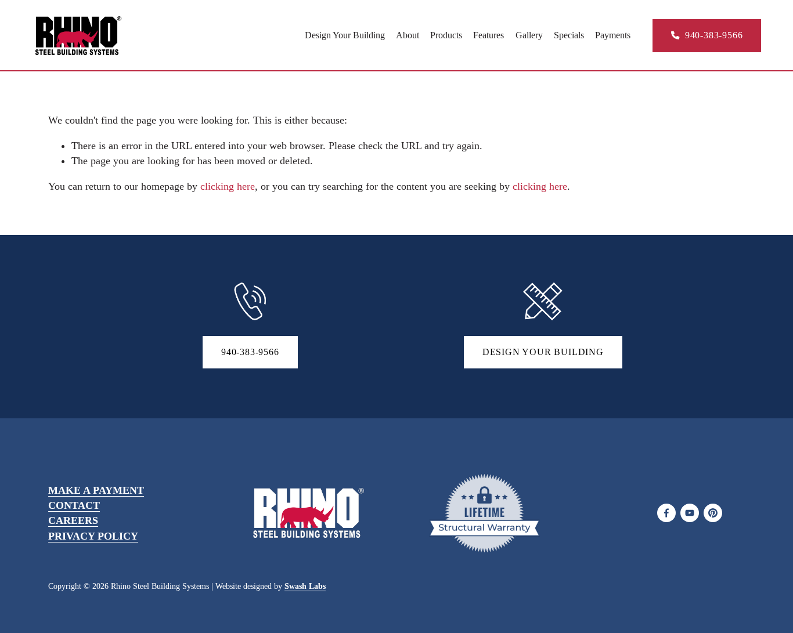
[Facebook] (666, 513)
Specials (569, 35)
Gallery (529, 35)
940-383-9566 (712, 35)
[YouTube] (689, 513)
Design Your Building (345, 35)
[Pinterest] (713, 513)
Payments (612, 35)
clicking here (227, 186)
